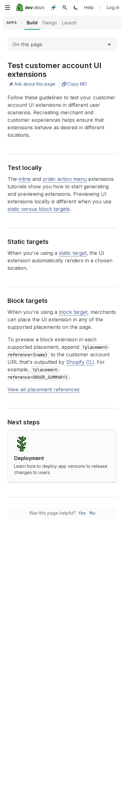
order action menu (65, 179)
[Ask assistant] (53, 7)
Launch (69, 22)
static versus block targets (39, 209)
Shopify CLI (80, 362)
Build (32, 22)
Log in (113, 7)
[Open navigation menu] (7, 7)
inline (24, 179)
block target (73, 312)
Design (50, 22)
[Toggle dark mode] (76, 7)
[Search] (65, 7)
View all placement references (44, 389)
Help (89, 7)
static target (72, 253)
